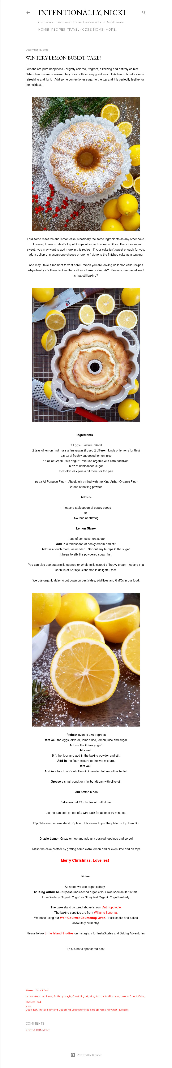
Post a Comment (38, 1030)
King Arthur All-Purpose (104, 996)
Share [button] (29, 990)
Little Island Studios (59, 933)
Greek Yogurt (80, 996)
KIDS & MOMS (92, 29)
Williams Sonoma (105, 912)
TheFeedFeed (33, 1001)
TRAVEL (73, 29)
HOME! (43, 29)
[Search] (143, 12)
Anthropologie (111, 907)
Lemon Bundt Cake (132, 996)
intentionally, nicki (82, 12)
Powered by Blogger (89, 1054)
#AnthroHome (43, 996)
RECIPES (58, 29)
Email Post (42, 990)
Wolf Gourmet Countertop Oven (82, 918)
